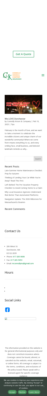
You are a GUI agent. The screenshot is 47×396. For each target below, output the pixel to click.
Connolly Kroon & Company (19, 121)
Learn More (34, 392)
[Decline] (43, 386)
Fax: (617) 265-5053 (23, 31)
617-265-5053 (16, 260)
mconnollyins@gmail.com (24, 43)
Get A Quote (23, 54)
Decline (22, 392)
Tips (12, 124)
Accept (12, 392)
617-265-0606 (19, 256)
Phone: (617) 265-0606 (23, 16)
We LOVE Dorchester (15, 118)
